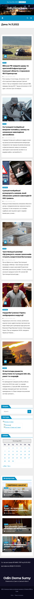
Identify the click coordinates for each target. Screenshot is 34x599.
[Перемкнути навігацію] (31, 18)
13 (29, 451)
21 (5, 458)
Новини (4, 368)
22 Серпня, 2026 (10, 495)
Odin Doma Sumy (17, 8)
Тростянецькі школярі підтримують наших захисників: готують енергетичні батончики (16, 254)
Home (12, 595)
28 (5, 461)
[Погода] (7, 425)
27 (29, 458)
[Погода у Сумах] (8, 421)
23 (13, 458)
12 (25, 451)
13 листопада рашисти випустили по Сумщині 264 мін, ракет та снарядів (16, 373)
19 (25, 454)
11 (21, 451)
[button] (27, 18)
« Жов (4, 466)
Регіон (4, 62)
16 (13, 454)
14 (5, 454)
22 (9, 458)
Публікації (5, 187)
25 (21, 458)
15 (9, 454)
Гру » (8, 466)
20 (29, 454)
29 (9, 461)
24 (17, 458)
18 (21, 454)
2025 (2, 589)
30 (13, 461)
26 (25, 458)
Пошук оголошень (19, 595)
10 (17, 451)
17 (17, 454)
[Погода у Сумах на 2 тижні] (12, 427)
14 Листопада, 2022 (9, 76)
